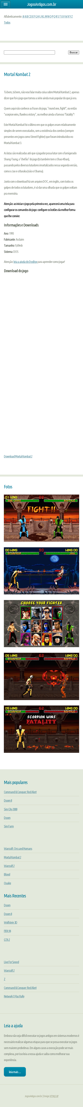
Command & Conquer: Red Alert (20, 792)
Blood (7, 874)
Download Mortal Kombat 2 (18, 456)
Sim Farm (9, 826)
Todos (7, 22)
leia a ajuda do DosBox (25, 261)
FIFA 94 (7, 931)
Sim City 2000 (10, 809)
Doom (7, 817)
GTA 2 (7, 939)
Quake (7, 883)
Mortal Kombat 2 (12, 857)
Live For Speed (11, 962)
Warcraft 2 (9, 866)
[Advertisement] (41, 328)
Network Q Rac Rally (14, 996)
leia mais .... (15, 1072)
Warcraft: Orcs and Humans (18, 848)
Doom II (8, 800)
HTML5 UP (54, 1096)
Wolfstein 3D (10, 922)
